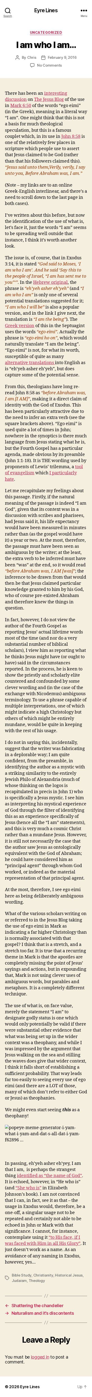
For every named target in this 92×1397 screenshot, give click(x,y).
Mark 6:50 (20, 105)
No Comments (49, 65)
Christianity (43, 1275)
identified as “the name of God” (49, 1176)
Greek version (19, 326)
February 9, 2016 (62, 57)
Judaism (19, 1280)
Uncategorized (46, 32)
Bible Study (21, 1275)
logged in (40, 1357)
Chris (31, 57)
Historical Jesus (69, 1275)
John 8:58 (70, 136)
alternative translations (30, 363)
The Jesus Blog (49, 99)
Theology (37, 1280)
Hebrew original (50, 282)
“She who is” (28, 1188)
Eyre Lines (45, 10)
